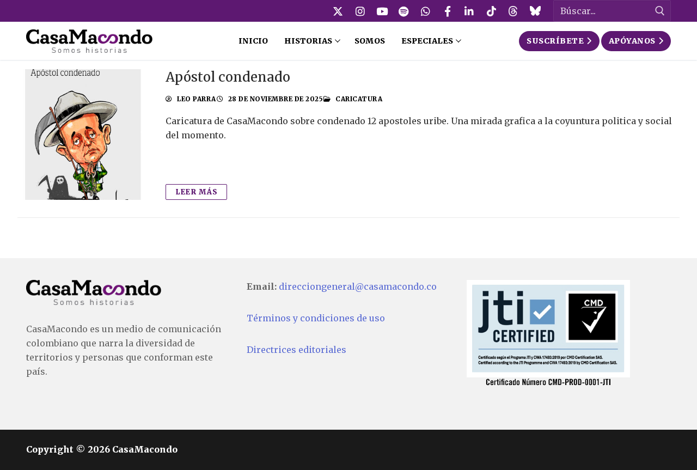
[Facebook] (447, 11)
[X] (338, 11)
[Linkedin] (469, 11)
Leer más (196, 192)
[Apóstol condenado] (82, 134)
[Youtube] (381, 11)
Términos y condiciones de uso (316, 318)
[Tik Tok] (491, 11)
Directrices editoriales (296, 349)
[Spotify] (403, 11)
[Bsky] (534, 11)
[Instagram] (360, 11)
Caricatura (358, 99)
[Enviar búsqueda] (660, 11)
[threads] (513, 11)
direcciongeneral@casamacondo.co (358, 286)
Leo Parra (195, 99)
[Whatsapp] (426, 11)
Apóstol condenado (228, 77)
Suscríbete (555, 41)
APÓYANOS (632, 41)
